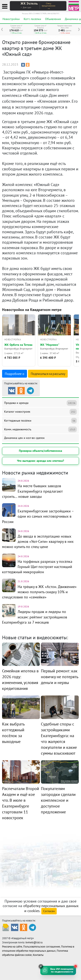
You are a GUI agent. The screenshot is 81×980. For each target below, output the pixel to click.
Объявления (53, 19)
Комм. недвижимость (39, 429)
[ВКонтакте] (23, 65)
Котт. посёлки (32, 19)
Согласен (49, 911)
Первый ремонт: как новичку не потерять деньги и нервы (59, 676)
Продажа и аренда (39, 403)
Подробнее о (14, 374)
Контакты (38, 955)
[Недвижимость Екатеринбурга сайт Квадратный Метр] (74, 5)
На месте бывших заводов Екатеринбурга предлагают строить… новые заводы (32, 491)
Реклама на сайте (12, 946)
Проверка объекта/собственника (40, 451)
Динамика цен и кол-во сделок (24, 438)
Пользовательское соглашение (41, 946)
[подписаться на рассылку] (5, 927)
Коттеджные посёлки (39, 420)
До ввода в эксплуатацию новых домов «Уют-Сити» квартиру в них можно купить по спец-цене (38, 541)
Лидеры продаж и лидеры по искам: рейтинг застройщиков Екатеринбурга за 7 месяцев (34, 616)
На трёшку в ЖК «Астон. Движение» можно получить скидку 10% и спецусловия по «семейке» (39, 591)
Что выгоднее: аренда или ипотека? (40, 461)
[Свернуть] (41, 966)
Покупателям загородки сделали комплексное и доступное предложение (58, 800)
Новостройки (11, 19)
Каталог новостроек (39, 411)
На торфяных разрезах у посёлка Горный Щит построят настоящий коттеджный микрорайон (37, 566)
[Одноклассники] (27, 65)
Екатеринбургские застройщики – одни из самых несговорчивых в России (38, 516)
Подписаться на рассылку (48, 374)
